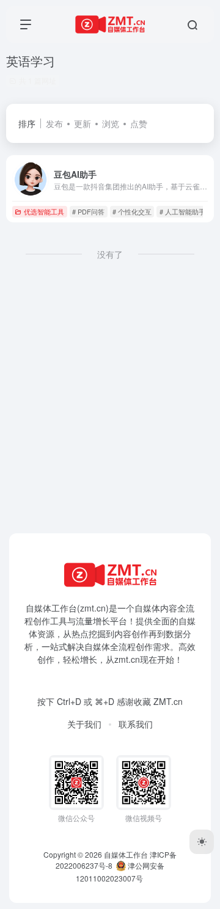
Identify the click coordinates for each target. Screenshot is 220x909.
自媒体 (147, 608)
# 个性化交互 (132, 211)
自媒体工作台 (126, 854)
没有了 (110, 254)
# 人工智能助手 (182, 211)
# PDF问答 (88, 211)
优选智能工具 (44, 211)
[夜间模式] (201, 842)
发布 (54, 123)
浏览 (110, 123)
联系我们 (136, 724)
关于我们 (84, 724)
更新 (82, 123)
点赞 (138, 123)
